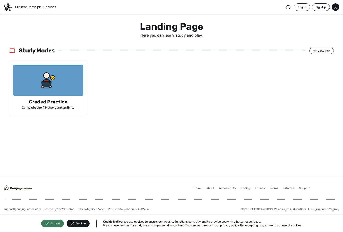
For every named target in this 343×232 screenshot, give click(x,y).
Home (198, 188)
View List (324, 50)
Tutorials (288, 188)
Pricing (245, 188)
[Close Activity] (335, 7)
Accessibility (227, 188)
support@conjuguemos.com (22, 209)
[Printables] (288, 7)
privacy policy (229, 225)
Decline (81, 223)
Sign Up (321, 7)
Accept (55, 223)
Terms (274, 188)
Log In (302, 7)
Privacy (260, 188)
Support (304, 188)
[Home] (8, 7)
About (210, 188)
